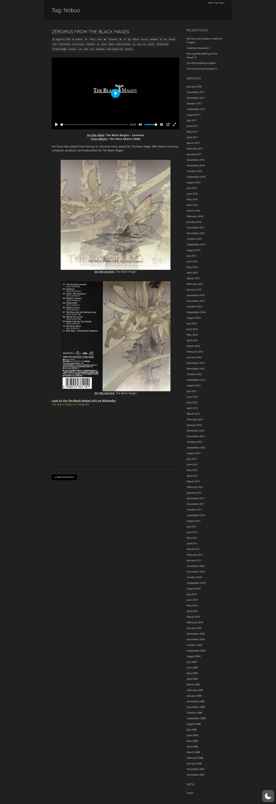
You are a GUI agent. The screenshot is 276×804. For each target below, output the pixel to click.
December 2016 (195, 160)
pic (134, 44)
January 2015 (194, 289)
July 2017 (192, 120)
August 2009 (194, 656)
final (55, 44)
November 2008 (196, 707)
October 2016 (194, 171)
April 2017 (192, 137)
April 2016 (192, 205)
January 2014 (194, 357)
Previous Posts (65, 477)
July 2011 (192, 526)
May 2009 (192, 673)
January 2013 (194, 425)
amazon (144, 39)
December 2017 (195, 92)
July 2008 (192, 729)
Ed (161, 39)
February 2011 (195, 554)
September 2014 (196, 312)
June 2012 (192, 464)
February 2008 (195, 757)
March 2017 (193, 143)
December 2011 (195, 498)
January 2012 (194, 492)
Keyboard (91, 44)
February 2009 (195, 690)
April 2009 (192, 678)
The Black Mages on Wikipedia (70, 404)
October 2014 (194, 306)
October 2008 (194, 712)
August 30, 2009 (62, 39)
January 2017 (194, 154)
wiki (92, 49)
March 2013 (193, 413)
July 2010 (192, 594)
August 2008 (194, 724)
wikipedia (100, 49)
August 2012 (194, 453)
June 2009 (192, 667)
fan (165, 39)
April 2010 (192, 611)
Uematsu (73, 49)
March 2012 (193, 481)
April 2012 (192, 475)
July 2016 (192, 188)
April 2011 (192, 543)
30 (125, 39)
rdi (144, 44)
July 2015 (192, 255)
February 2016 (195, 216)
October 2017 (194, 103)
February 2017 (195, 148)
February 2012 (195, 487)
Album (136, 39)
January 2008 (194, 763)
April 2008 (192, 746)
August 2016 (194, 182)
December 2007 (195, 769)
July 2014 (192, 323)
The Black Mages (60, 49)
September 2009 (196, 650)
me (98, 44)
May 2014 (192, 334)
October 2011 (194, 509)
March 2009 (193, 684)
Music (92, 39)
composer (154, 39)
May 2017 (192, 131)
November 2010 (196, 571)
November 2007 (196, 774)
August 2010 (194, 588)
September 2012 (196, 447)
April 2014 (192, 340)
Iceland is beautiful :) (198, 48)
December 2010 (195, 566)
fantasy (172, 39)
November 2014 (196, 301)
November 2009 (196, 639)
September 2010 (196, 583)
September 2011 (196, 515)
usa (80, 49)
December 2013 (195, 363)
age (129, 39)
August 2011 (194, 521)
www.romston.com (115, 49)
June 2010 (192, 599)
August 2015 (194, 250)
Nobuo (112, 44)
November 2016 (196, 165)
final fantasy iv (78, 44)
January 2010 (194, 628)
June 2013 (192, 396)
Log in (190, 792)
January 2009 (194, 695)
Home (210, 3)
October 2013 (194, 374)
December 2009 (195, 633)
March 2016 (193, 210)
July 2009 (192, 662)
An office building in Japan (201, 63)
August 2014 (194, 317)
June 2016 (192, 193)
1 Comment (112, 39)
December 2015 (195, 227)
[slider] (94, 124)
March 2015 (193, 278)
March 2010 (193, 616)
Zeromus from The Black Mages (90, 31)
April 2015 (192, 272)
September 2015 (196, 244)
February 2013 (195, 419)
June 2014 (192, 329)
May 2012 (192, 470)
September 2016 (196, 176)
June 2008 (192, 735)
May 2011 (192, 537)
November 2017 (196, 97)
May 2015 (192, 267)
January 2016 (194, 222)
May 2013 (192, 402)
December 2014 (195, 295)
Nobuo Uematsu (124, 44)
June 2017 (192, 126)
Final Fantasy (64, 44)
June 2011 (192, 532)
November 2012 (196, 436)
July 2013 (192, 391)
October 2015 (194, 238)
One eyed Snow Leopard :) (202, 68)
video (99, 39)
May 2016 (192, 199)
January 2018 (194, 86)
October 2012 (194, 442)
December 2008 (195, 701)
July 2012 (192, 458)
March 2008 (193, 752)
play (139, 44)
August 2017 (194, 114)
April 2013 (192, 408)
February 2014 (195, 351)
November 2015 (196, 233)
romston (78, 39)
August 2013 (194, 385)
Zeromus (129, 49)
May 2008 (192, 741)
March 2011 (193, 549)
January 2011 (194, 560)
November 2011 (196, 504)
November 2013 (196, 368)
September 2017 (196, 109)
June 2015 (192, 261)
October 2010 (194, 577)
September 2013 (196, 380)
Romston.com (162, 44)
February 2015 (195, 284)
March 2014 (193, 346)
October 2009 (194, 645)
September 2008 (196, 718)
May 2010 (192, 605)
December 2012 (195, 430)
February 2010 (195, 622)
